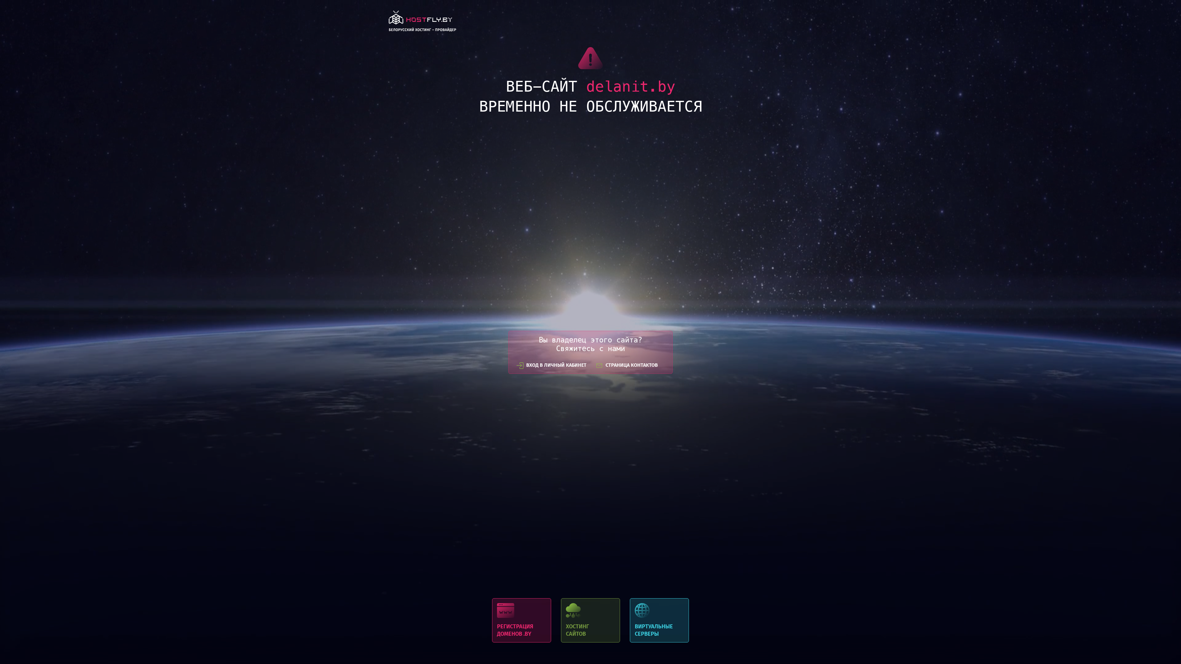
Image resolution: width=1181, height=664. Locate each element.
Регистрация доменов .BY (521, 620)
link (422, 23)
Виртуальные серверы (659, 620)
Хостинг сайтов (590, 620)
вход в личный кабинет (556, 365)
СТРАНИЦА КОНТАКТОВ (632, 365)
